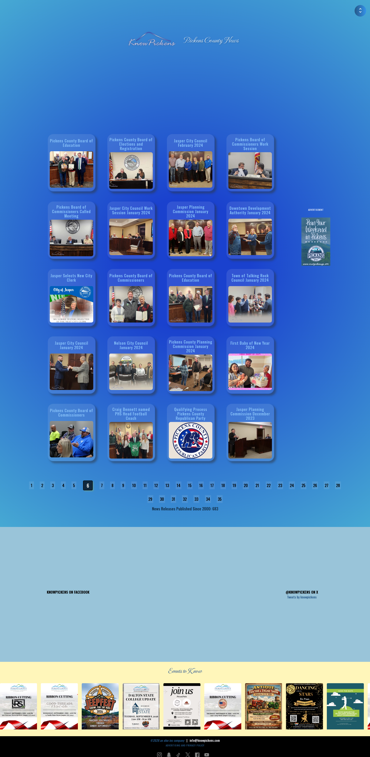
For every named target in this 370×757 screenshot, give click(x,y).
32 (185, 499)
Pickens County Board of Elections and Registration (131, 144)
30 (162, 499)
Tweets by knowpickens (302, 597)
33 (196, 499)
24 (292, 485)
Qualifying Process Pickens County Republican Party (190, 413)
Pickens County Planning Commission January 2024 (190, 346)
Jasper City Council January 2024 (71, 345)
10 (134, 485)
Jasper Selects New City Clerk (71, 277)
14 (178, 485)
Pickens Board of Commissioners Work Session (250, 144)
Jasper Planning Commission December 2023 (250, 413)
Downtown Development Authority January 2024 (250, 210)
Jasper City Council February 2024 (190, 143)
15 (190, 485)
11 (145, 485)
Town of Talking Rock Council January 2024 (250, 277)
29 (150, 499)
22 (269, 485)
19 (234, 485)
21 (257, 485)
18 (223, 485)
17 (212, 485)
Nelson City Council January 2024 (131, 345)
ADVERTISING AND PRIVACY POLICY (185, 745)
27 (326, 485)
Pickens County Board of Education (71, 143)
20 (246, 485)
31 (173, 499)
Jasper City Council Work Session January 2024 (131, 210)
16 (201, 485)
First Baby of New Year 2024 (250, 345)
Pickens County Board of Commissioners (131, 277)
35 (220, 499)
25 (303, 485)
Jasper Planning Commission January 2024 (190, 211)
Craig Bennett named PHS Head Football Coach (131, 413)
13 (167, 485)
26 (315, 485)
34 (208, 499)
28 (338, 485)
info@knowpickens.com (205, 740)
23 (280, 485)
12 (156, 485)
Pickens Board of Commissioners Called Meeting (71, 211)
